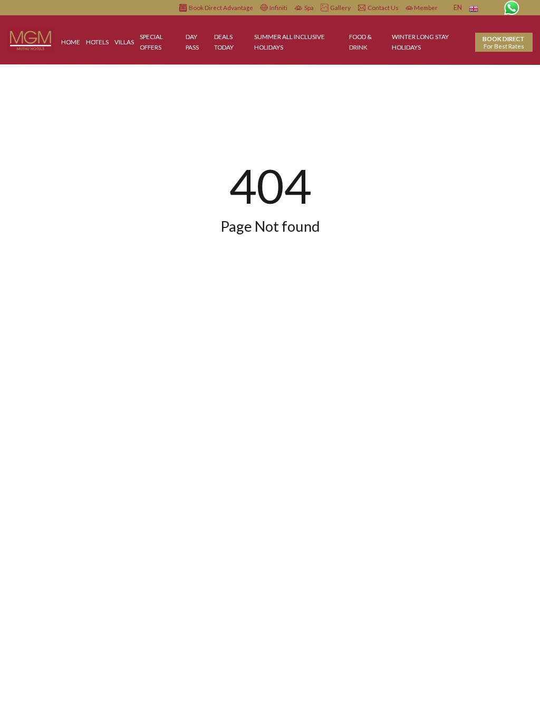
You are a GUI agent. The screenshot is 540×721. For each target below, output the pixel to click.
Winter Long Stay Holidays (420, 42)
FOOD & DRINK (360, 42)
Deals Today (224, 42)
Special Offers (151, 42)
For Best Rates (504, 42)
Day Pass (192, 42)
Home (70, 41)
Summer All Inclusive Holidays (289, 42)
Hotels (97, 41)
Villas (124, 41)
